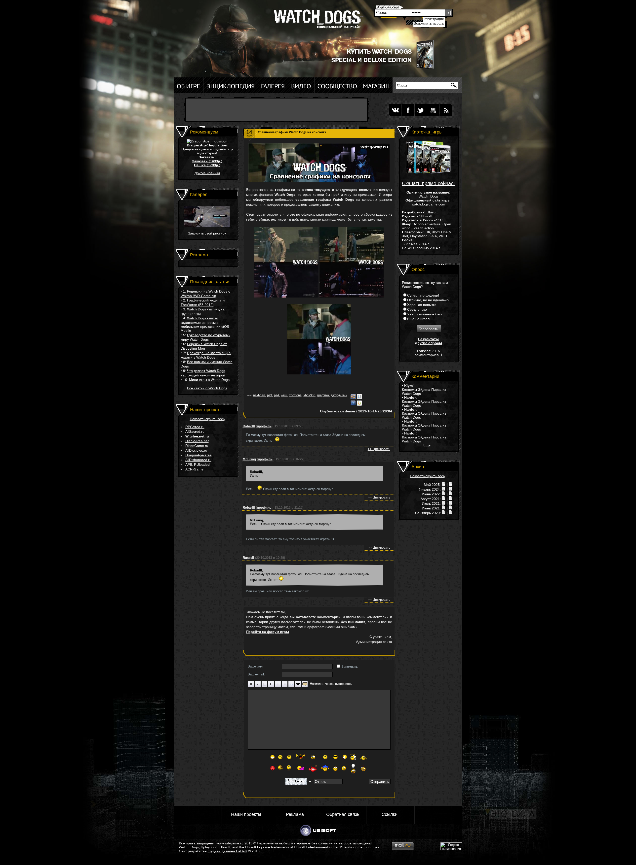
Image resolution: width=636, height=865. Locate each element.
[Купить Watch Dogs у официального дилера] (377, 69)
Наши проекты (246, 814)
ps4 (276, 395)
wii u (284, 395)
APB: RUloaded (197, 464)
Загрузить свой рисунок (207, 233)
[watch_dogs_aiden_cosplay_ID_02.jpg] (207, 226)
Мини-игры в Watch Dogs (209, 380)
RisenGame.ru (196, 446)
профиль (264, 426)
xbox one (295, 395)
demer (350, 411)
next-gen (259, 395)
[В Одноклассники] (359, 404)
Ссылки (390, 814)
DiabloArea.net (197, 441)
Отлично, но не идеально (428, 300)
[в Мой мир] (353, 398)
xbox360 (309, 395)
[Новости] (444, 485)
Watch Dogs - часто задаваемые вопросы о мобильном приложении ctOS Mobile (205, 324)
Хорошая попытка (422, 305)
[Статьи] (451, 485)
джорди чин (339, 395)
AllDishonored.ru (198, 460)
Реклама (295, 814)
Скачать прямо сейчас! (428, 183)
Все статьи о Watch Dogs (207, 388)
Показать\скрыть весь (207, 419)
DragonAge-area (198, 455)
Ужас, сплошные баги (424, 314)
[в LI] (359, 398)
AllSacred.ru (194, 431)
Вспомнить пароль (429, 23)
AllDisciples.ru (196, 450)
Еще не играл (418, 319)
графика (323, 395)
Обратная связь (342, 814)
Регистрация (434, 19)
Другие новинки (207, 173)
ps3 (269, 395)
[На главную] (316, 21)
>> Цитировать (379, 449)
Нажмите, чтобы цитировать (331, 684)
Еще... (428, 445)
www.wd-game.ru (229, 843)
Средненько (417, 309)
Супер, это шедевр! (423, 295)
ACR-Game (194, 469)
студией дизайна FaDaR (227, 851)
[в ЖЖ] (353, 404)
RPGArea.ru (194, 427)
